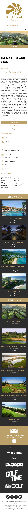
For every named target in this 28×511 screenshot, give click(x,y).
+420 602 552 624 (11, 508)
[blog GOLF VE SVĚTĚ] (20, 498)
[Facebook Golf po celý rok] (12, 498)
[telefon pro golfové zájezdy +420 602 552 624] (8, 498)
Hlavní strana (4, 53)
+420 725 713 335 (19, 508)
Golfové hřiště (11, 53)
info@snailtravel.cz (15, 509)
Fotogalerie (14, 125)
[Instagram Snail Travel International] (16, 498)
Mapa (14, 129)
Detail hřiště (14, 122)
